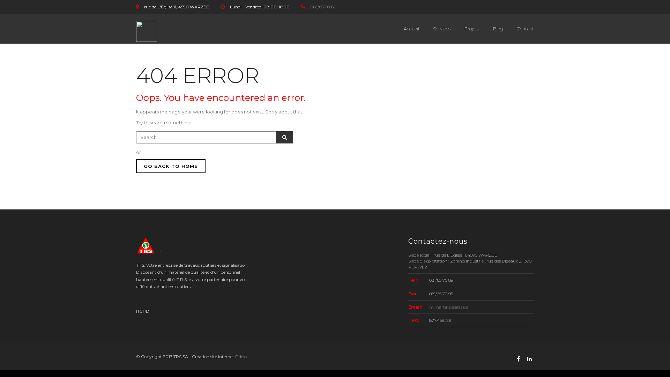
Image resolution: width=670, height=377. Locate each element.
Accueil (411, 28)
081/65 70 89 (323, 6)
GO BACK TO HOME (171, 166)
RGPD (142, 311)
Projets (471, 28)
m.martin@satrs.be (448, 307)
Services (442, 28)
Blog (498, 28)
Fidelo (241, 356)
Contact (525, 28)
